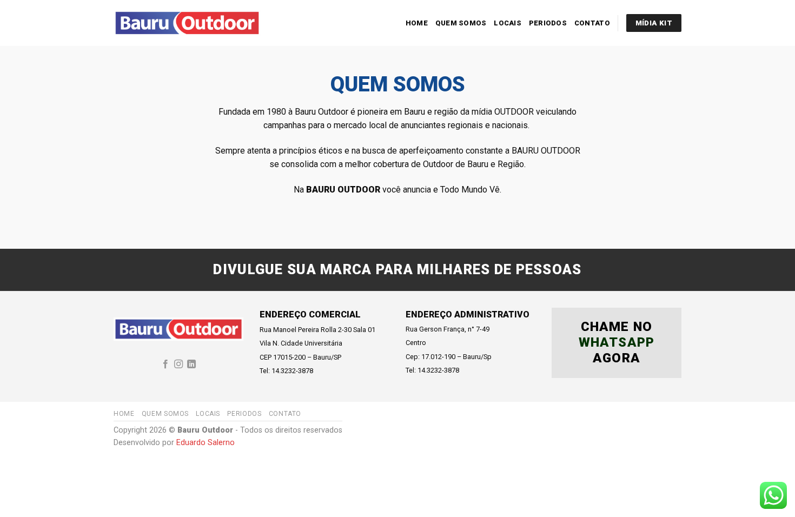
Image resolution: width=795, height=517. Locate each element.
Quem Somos (461, 23)
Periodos (548, 23)
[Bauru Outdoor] (187, 23)
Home (417, 23)
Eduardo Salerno (205, 442)
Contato (592, 23)
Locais (507, 23)
